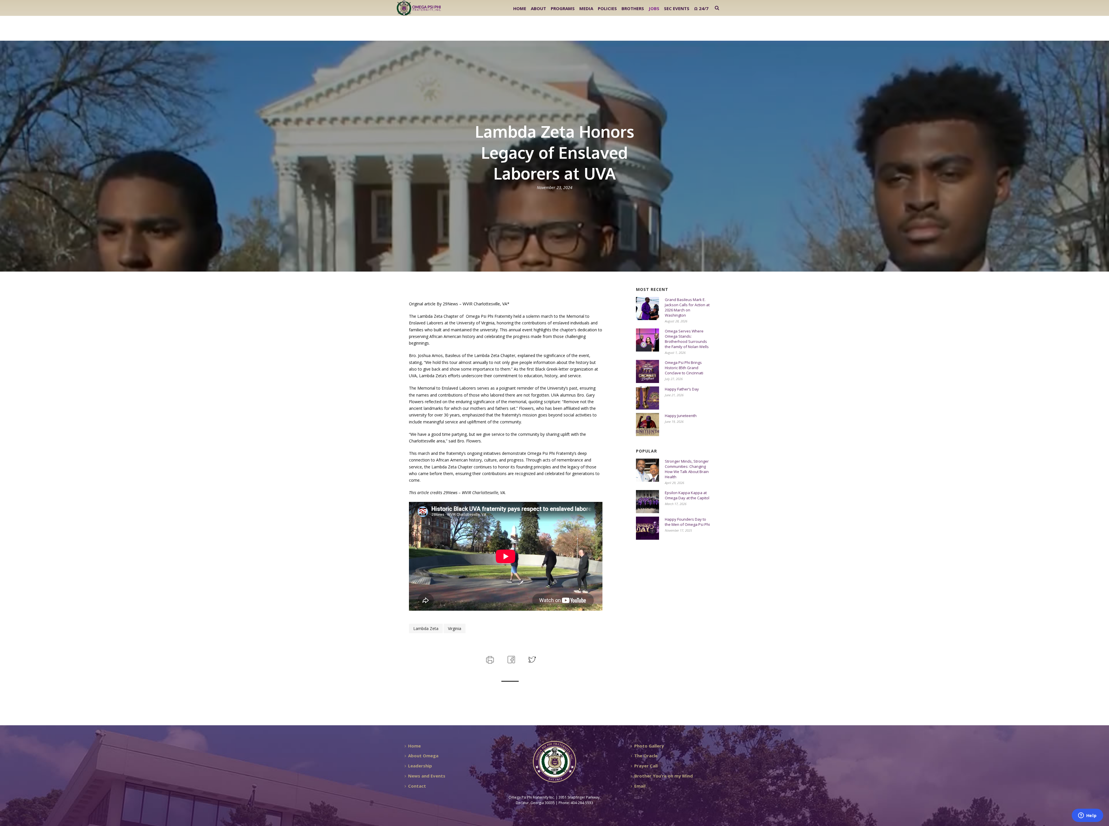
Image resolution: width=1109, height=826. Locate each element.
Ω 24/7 (701, 8)
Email (639, 786)
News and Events (426, 776)
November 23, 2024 (554, 187)
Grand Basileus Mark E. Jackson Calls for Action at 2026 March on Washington (687, 307)
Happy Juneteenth (681, 415)
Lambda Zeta (425, 628)
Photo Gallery (649, 746)
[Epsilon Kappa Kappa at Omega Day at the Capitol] (647, 501)
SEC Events (676, 8)
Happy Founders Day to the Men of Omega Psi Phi (687, 522)
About (538, 8)
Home (519, 8)
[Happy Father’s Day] (647, 398)
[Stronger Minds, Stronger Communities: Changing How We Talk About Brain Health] (647, 470)
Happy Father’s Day (682, 389)
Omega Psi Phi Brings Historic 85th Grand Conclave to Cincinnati (684, 367)
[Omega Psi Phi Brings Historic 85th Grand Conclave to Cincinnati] (647, 371)
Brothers (633, 8)
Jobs (654, 8)
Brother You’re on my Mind (663, 776)
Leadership (420, 766)
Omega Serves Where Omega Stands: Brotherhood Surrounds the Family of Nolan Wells (687, 338)
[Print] (489, 659)
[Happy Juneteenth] (647, 424)
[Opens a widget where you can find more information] (1087, 816)
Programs (563, 8)
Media (586, 8)
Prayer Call (646, 766)
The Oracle (646, 755)
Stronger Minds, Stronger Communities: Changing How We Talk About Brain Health (687, 469)
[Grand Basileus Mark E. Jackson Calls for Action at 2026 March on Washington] (647, 308)
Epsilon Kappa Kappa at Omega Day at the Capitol (687, 495)
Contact (417, 786)
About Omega (423, 755)
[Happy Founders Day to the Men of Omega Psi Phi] (647, 528)
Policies (607, 8)
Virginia (454, 628)
